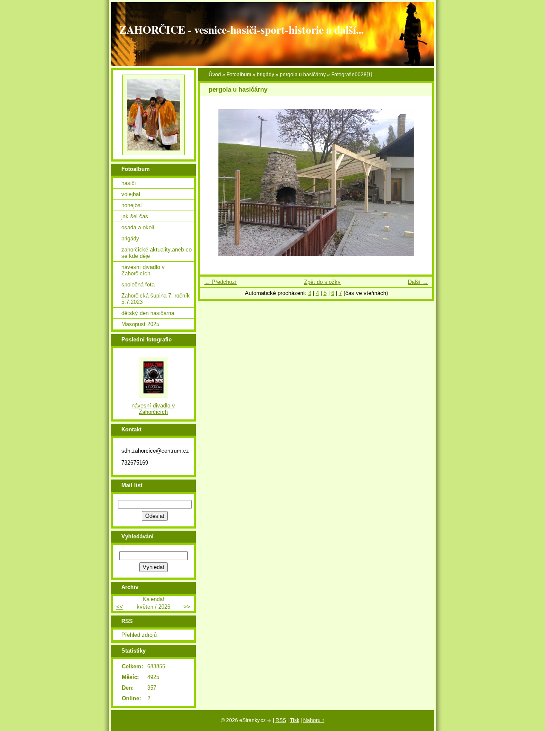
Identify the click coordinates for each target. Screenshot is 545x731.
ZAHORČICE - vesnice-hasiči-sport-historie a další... (241, 29)
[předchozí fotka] (214, 182)
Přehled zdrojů (139, 635)
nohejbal (131, 205)
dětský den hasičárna (147, 313)
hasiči (128, 183)
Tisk (294, 720)
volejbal (130, 194)
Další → (418, 282)
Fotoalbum (239, 74)
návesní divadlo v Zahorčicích (143, 270)
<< (119, 607)
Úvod (215, 74)
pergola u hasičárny (303, 74)
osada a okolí (138, 227)
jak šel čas (134, 216)
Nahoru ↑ (313, 720)
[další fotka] (418, 182)
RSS (280, 720)
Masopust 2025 (140, 324)
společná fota (138, 284)
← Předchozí (220, 282)
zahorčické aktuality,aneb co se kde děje (156, 252)
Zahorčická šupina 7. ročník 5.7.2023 (155, 298)
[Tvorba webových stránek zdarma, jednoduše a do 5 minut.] (270, 721)
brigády (265, 74)
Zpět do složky (322, 282)
